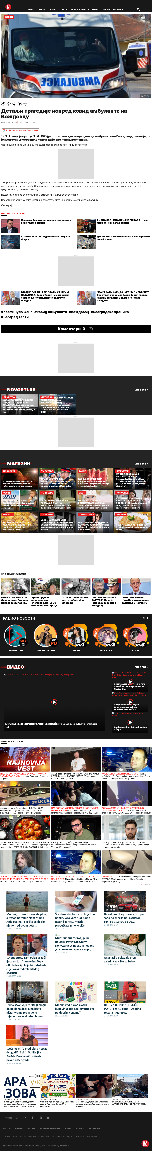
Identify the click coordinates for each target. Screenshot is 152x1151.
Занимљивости (80, 9)
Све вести (141, 389)
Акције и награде (62, 1136)
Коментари (71, 329)
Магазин (19, 463)
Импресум (30, 1136)
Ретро (65, 9)
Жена (95, 9)
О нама (7, 1136)
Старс (53, 9)
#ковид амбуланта (50, 312)
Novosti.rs (21, 389)
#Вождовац (79, 312)
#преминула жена (17, 312)
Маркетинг (44, 1136)
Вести (42, 9)
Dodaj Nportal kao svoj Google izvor (22, 130)
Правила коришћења (86, 1136)
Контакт (17, 1136)
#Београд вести (15, 317)
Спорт (106, 9)
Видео (15, 667)
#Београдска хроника (110, 312)
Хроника (118, 9)
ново (30, 9)
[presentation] (143, 618)
